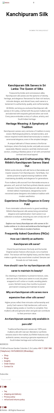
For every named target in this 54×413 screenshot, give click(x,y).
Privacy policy (9, 397)
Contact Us (8, 366)
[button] (32, 2)
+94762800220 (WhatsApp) (21, 351)
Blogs (6, 358)
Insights (7, 361)
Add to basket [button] (11, 74)
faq (5, 391)
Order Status (9, 364)
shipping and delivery (12, 394)
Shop (6, 355)
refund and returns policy (14, 400)
